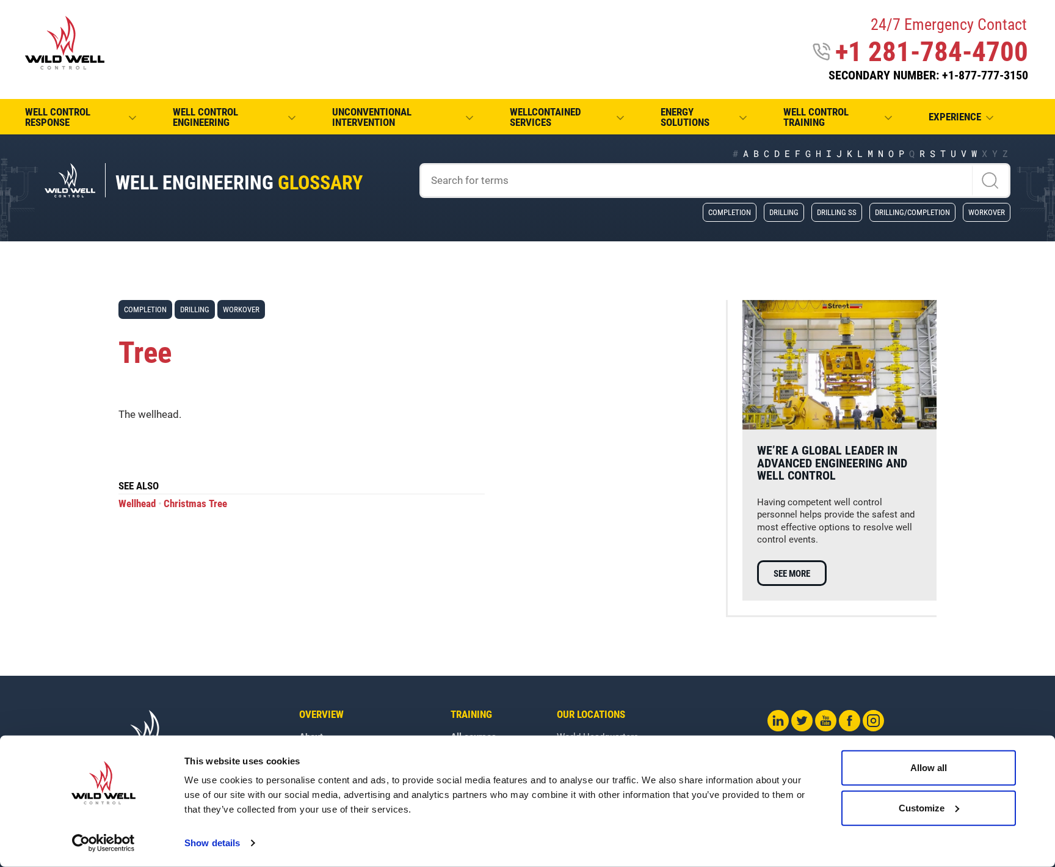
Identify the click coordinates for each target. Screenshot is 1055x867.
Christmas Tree (195, 504)
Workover (986, 212)
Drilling (784, 212)
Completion (729, 212)
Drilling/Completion (912, 212)
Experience (955, 117)
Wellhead (137, 504)
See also (138, 486)
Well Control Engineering (205, 117)
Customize (921, 807)
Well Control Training (816, 117)
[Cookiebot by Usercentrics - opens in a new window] (103, 843)
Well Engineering (239, 182)
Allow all (928, 768)
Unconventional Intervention (371, 117)
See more (792, 573)
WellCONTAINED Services (545, 117)
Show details (212, 843)
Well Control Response (57, 117)
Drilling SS (837, 212)
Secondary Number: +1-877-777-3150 (928, 75)
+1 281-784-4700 (931, 51)
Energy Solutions (685, 117)
